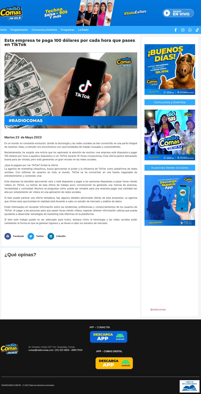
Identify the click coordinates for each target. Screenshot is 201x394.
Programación (19, 29)
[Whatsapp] (190, 30)
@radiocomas (158, 309)
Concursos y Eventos (44, 29)
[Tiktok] (197, 30)
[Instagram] (183, 30)
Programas (67, 29)
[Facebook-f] (175, 30)
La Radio (83, 29)
